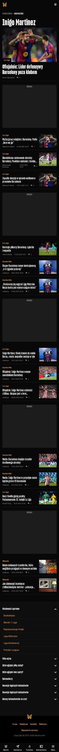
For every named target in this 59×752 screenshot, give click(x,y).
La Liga (7, 60)
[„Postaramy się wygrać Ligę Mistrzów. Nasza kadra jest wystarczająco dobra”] (29, 285)
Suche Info (6, 261)
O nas (14, 724)
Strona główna (7, 13)
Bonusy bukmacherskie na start (14, 699)
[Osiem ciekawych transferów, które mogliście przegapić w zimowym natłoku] (29, 566)
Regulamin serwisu (29, 730)
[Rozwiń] (54, 608)
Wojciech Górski (8, 146)
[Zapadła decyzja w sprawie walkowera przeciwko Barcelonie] (29, 179)
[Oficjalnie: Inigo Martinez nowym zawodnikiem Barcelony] (29, 373)
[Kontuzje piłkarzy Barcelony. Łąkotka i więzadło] (29, 248)
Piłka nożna (6, 658)
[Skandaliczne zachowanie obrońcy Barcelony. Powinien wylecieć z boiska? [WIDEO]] (29, 160)
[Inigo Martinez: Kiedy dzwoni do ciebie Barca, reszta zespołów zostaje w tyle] (29, 354)
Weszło (5, 561)
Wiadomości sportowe (10, 609)
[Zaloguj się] (55, 4)
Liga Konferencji (11, 643)
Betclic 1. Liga (10, 622)
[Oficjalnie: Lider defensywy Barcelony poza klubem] (29, 54)
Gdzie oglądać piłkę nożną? (12, 665)
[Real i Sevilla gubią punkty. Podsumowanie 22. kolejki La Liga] (29, 497)
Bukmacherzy (7, 679)
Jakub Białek (7, 254)
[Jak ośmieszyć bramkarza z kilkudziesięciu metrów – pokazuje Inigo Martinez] (29, 585)
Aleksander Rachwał (6, 166)
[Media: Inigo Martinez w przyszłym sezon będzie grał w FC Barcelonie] (29, 479)
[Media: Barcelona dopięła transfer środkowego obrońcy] (29, 460)
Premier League (11, 650)
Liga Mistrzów (10, 636)
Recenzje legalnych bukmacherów (15, 685)
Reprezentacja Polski (14, 629)
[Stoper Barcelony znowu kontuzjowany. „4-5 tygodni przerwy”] (29, 267)
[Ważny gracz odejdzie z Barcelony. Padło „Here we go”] (29, 141)
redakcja (5, 273)
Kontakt (33, 724)
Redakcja (24, 724)
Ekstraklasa (9, 615)
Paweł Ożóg (6, 503)
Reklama (43, 724)
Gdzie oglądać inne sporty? (12, 672)
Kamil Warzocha (8, 77)
